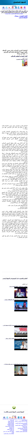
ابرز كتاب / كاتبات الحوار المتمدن (21, 425)
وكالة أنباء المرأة (11, 420)
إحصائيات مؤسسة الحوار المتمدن (21, 423)
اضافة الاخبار (25, 430)
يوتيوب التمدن (24, 426)
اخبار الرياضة (11, 427)
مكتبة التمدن (25, 427)
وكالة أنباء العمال (11, 425)
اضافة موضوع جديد (23, 429)
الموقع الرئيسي (23, 17)
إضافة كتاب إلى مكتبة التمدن (9, 433)
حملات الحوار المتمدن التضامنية (21, 431)
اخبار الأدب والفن (11, 422)
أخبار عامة (12, 419)
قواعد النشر (25, 424)
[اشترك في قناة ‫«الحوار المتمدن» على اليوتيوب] (14, 13)
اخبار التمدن (12, 430)
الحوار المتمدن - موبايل (20, 16)
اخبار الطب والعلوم (10, 429)
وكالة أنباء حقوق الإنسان (9, 426)
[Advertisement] (14, 32)
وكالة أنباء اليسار (11, 423)
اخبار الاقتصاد (11, 428)
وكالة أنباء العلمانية (10, 424)
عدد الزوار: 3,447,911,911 (22, 428)
